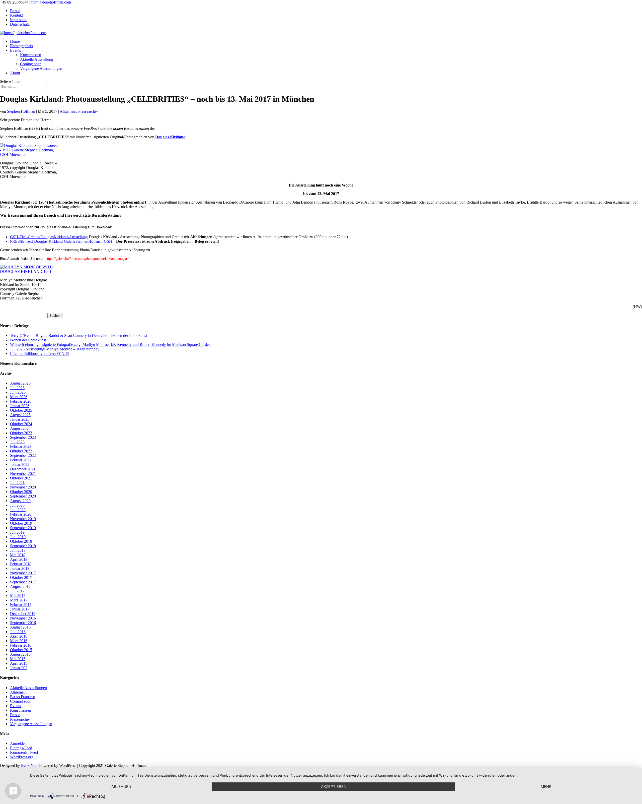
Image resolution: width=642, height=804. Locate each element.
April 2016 (18, 636)
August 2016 (20, 627)
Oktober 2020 (21, 491)
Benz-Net (28, 765)
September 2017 (23, 582)
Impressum (18, 20)
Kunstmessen (30, 55)
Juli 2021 (17, 482)
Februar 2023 (20, 446)
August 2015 (20, 654)
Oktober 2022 (21, 451)
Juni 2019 (18, 537)
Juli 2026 (17, 388)
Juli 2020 (17, 505)
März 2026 (18, 397)
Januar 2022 (19, 464)
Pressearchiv (88, 111)
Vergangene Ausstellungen (41, 68)
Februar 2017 (20, 604)
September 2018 (23, 546)
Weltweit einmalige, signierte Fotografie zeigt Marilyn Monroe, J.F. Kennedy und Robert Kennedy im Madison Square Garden (110, 344)
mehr (546, 786)
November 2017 (23, 573)
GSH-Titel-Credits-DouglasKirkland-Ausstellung (49, 237)
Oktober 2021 (21, 478)
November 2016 (23, 618)
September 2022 (23, 455)
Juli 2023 (17, 442)
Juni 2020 (18, 510)
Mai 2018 (17, 555)
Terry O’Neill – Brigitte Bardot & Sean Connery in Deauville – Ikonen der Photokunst (78, 335)
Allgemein (68, 111)
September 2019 (23, 528)
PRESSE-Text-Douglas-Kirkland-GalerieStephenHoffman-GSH (61, 241)
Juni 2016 (18, 632)
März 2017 (18, 600)
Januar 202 (18, 668)
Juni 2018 (18, 550)
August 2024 (20, 428)
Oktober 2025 (21, 410)
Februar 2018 (20, 564)
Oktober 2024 (21, 424)
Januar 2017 (19, 609)
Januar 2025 (19, 419)
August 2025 (20, 415)
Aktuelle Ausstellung (36, 59)
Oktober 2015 (21, 650)
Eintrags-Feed (21, 748)
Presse (15, 11)
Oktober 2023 (21, 433)
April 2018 (18, 559)
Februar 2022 (20, 460)
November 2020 (23, 487)
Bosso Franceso (22, 697)
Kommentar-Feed (24, 752)
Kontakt (16, 15)
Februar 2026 (20, 401)
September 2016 (23, 623)
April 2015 (18, 663)
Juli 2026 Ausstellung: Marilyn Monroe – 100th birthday (54, 349)
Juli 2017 (17, 591)
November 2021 (23, 473)
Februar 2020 (20, 514)
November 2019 (23, 519)
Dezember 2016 (22, 613)
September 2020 (23, 496)
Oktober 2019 (21, 523)
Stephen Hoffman (21, 111)
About (15, 73)
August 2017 (20, 586)
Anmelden (18, 743)
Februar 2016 (20, 645)
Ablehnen (121, 786)
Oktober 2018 (21, 541)
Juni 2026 (18, 392)
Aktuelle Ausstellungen (28, 688)
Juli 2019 (17, 532)
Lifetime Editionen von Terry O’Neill (39, 353)
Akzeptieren (333, 786)
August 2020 (20, 501)
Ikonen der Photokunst (28, 340)
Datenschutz (20, 24)
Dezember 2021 (22, 469)
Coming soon (30, 64)
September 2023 (23, 437)
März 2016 (18, 641)
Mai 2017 (17, 595)
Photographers (21, 46)
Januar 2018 (19, 568)
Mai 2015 (17, 659)
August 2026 (20, 383)
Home (15, 41)
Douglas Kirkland (170, 137)
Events (15, 50)
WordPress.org (21, 757)
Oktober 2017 (21, 577)
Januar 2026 (19, 406)
